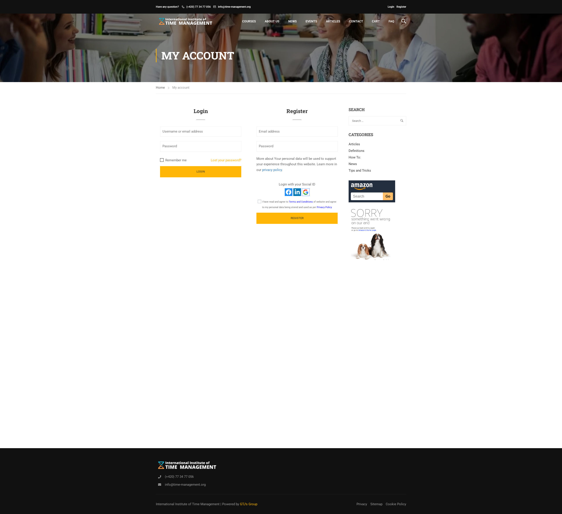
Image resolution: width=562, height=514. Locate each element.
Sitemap (376, 504)
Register (401, 6)
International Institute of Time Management (188, 504)
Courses (249, 21)
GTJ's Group (248, 504)
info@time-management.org (234, 6)
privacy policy (272, 170)
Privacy (362, 504)
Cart (376, 21)
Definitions (356, 151)
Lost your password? (226, 160)
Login (391, 6)
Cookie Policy (396, 504)
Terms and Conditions (301, 201)
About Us (272, 21)
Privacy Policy (324, 207)
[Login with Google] (306, 192)
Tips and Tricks (360, 171)
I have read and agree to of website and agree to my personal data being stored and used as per (299, 204)
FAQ (391, 21)
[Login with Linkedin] (297, 192)
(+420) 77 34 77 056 (198, 6)
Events (311, 21)
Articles (333, 21)
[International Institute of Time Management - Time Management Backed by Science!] (184, 21)
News (292, 21)
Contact (356, 21)
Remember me (175, 160)
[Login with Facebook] (288, 192)
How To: (355, 157)
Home (160, 88)
